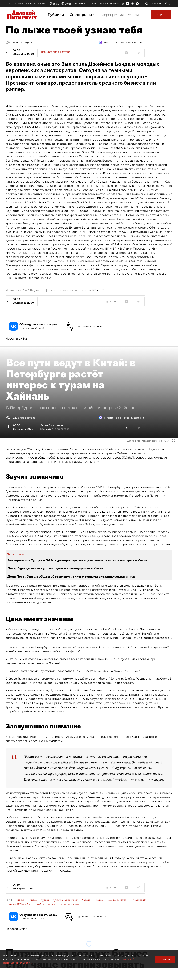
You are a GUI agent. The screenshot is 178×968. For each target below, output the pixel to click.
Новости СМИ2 (16, 338)
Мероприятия (112, 15)
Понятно (164, 959)
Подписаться (87, 3)
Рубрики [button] (56, 15)
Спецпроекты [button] (83, 15)
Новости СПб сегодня (18, 904)
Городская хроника (69, 904)
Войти (160, 14)
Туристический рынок (65, 900)
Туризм (45, 900)
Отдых (33, 900)
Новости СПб (138, 900)
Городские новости (45, 904)
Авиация (98, 900)
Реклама (134, 15)
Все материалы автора (55, 51)
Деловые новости (117, 900)
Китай (86, 900)
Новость (19, 900)
